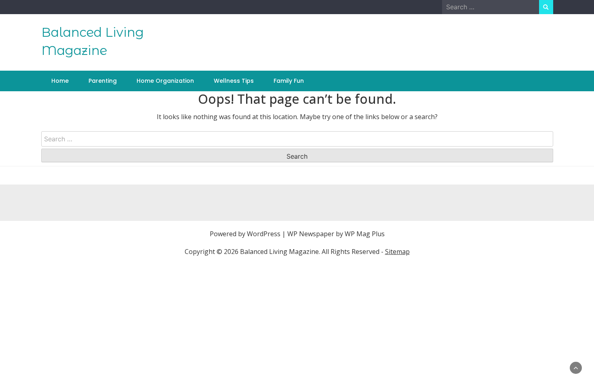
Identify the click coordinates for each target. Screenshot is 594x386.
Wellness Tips (234, 81)
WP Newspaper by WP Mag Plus (336, 233)
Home (60, 81)
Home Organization (165, 81)
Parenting (102, 81)
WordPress (263, 233)
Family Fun (289, 81)
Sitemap (397, 251)
